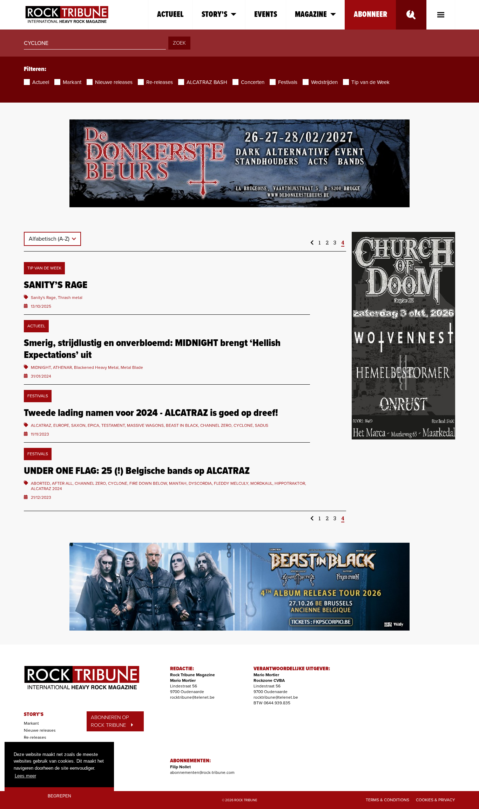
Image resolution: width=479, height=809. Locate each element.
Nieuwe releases (40, 730)
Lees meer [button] (25, 775)
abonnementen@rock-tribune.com (202, 772)
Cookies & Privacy (435, 799)
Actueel (170, 14)
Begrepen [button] (59, 796)
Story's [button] (214, 14)
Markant (31, 723)
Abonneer (370, 14)
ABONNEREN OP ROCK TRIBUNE (110, 721)
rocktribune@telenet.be (192, 697)
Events (265, 14)
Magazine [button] (311, 14)
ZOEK (179, 43)
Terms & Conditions (387, 799)
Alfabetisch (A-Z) (50, 238)
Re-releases (35, 737)
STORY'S (33, 714)
